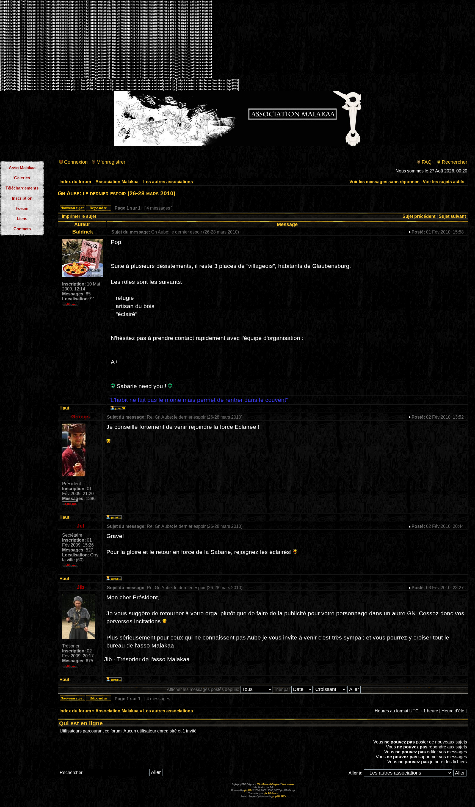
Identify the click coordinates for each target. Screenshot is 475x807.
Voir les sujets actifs (443, 181)
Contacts (22, 228)
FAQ (427, 162)
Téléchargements (21, 188)
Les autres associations (168, 181)
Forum (22, 208)
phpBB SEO (279, 796)
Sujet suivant (452, 216)
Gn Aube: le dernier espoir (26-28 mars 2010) (116, 193)
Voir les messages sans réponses (384, 181)
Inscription (22, 198)
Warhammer (287, 784)
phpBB (248, 790)
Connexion (76, 162)
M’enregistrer (110, 162)
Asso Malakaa (22, 167)
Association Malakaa (117, 181)
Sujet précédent (418, 216)
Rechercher (454, 162)
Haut (64, 408)
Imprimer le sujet (79, 216)
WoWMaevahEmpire (268, 784)
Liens (22, 218)
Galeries (22, 177)
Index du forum (75, 181)
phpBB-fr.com (271, 793)
